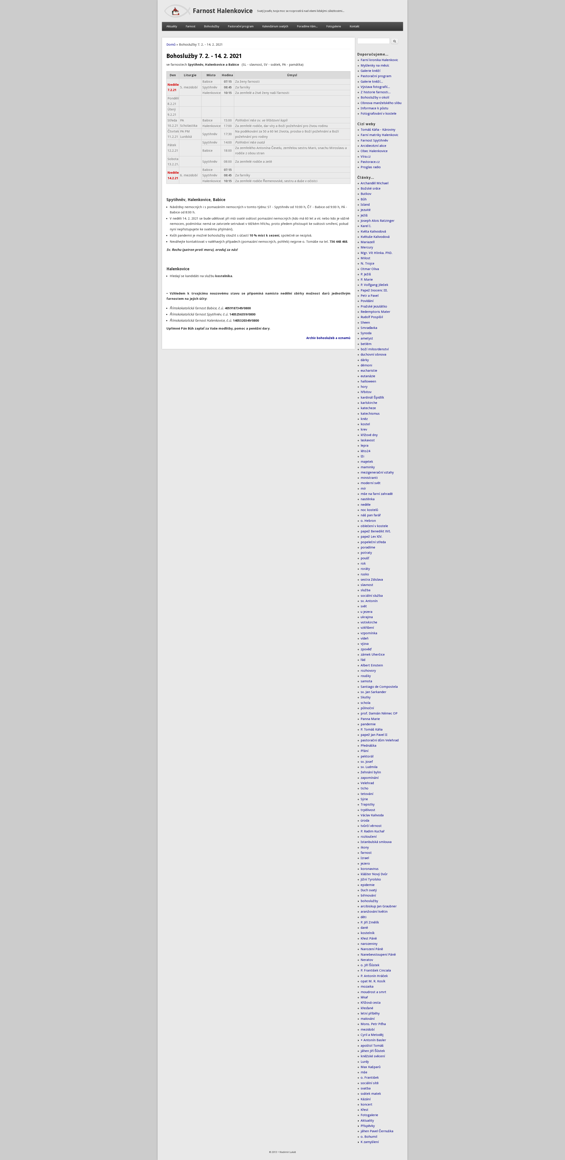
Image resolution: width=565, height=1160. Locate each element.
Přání (364, 751)
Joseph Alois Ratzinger (377, 221)
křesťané (367, 1008)
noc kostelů (369, 510)
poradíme (368, 547)
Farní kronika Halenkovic (379, 60)
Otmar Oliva (370, 269)
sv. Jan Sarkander (373, 692)
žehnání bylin (371, 772)
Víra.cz (366, 157)
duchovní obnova (373, 354)
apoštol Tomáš (372, 1046)
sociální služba (372, 596)
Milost (365, 258)
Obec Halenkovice (374, 151)
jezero (365, 863)
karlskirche (369, 403)
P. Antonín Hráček (374, 976)
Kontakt (354, 26)
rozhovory (368, 671)
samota (366, 681)
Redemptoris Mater (375, 312)
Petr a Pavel (370, 296)
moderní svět (370, 483)
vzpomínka (369, 633)
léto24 (365, 451)
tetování (367, 794)
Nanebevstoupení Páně (378, 955)
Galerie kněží (370, 71)
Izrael (365, 858)
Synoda (366, 333)
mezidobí (368, 1029)
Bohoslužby (211, 26)
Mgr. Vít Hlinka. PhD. (376, 253)
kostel (365, 424)
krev (364, 429)
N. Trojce (367, 263)
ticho (364, 788)
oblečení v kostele (374, 526)
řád (363, 660)
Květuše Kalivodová (375, 237)
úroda (365, 820)
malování (368, 1019)
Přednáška (368, 746)
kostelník (368, 933)
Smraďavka (369, 328)
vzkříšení (367, 628)
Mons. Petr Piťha (373, 1024)
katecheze (368, 408)
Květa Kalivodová (373, 231)
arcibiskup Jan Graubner (379, 906)
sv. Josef (367, 762)
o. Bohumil (369, 1137)
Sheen (365, 323)
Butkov (366, 194)
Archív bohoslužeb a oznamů (328, 338)
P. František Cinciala (376, 970)
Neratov (367, 960)
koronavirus (370, 869)
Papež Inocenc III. (374, 290)
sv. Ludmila (369, 767)
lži (362, 456)
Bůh (364, 199)
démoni (366, 365)
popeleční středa (373, 542)
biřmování (368, 895)
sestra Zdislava (372, 580)
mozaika (367, 986)
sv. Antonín (369, 601)
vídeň (364, 638)
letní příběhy (370, 1013)
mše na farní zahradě (377, 494)
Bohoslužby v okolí (375, 97)
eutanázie (368, 376)
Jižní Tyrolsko (371, 879)
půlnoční (367, 708)
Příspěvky (368, 1126)
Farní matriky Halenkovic (379, 135)
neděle (366, 505)
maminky (368, 467)
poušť (365, 558)
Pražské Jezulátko (374, 306)
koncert (366, 1104)
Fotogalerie (333, 26)
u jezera (366, 612)
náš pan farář (371, 515)
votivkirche (369, 622)
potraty (366, 553)
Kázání (366, 1099)
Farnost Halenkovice (223, 11)
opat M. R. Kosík (373, 981)
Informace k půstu (374, 108)
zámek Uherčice (373, 654)
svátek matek (371, 1094)
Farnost (190, 26)
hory (364, 387)
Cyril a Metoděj (372, 1035)
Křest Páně (369, 938)
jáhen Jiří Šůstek (373, 1051)
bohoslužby (369, 901)
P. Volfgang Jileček (374, 285)
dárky (365, 360)
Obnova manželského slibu (381, 103)
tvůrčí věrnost (371, 826)
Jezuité (366, 210)
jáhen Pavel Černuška (377, 1131)
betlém (366, 344)
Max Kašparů (370, 1067)
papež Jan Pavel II (374, 735)
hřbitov (366, 392)
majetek (367, 462)
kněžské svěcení (373, 1056)
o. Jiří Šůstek (370, 965)
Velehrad (367, 783)
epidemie (368, 885)
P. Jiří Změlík (370, 922)
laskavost (368, 440)
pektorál (367, 756)
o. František (370, 1078)
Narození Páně (372, 949)
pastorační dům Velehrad (380, 740)
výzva (365, 644)
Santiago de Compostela (379, 687)
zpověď (366, 649)
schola (365, 703)
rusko (365, 574)
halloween (368, 381)
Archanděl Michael (374, 183)
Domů (170, 45)
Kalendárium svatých (275, 26)
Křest (364, 1110)
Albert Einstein (372, 665)
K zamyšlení (370, 1142)
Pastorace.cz (370, 162)
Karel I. (366, 226)
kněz (364, 419)
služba (365, 590)
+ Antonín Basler (373, 1040)
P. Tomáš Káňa (371, 729)
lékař (364, 997)
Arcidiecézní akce (373, 146)
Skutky (366, 697)
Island (365, 205)
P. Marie (367, 280)
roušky (366, 676)
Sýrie (364, 799)
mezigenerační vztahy (377, 472)
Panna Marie (370, 719)
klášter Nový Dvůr (374, 874)
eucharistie (369, 371)
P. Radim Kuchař (372, 831)
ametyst (367, 338)
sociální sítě (370, 1083)
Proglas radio (371, 167)
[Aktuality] (177, 17)
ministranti (369, 478)
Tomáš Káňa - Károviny (378, 130)
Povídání (367, 301)
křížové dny (369, 435)
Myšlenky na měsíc (375, 65)
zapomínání (370, 778)
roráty (365, 569)
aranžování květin (374, 912)
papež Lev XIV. (371, 537)
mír (363, 488)
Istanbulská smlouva (376, 842)
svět (364, 606)
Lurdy (365, 1062)
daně (364, 928)
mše (364, 1072)
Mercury (367, 247)
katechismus (370, 414)
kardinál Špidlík (372, 397)
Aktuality (171, 26)
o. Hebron (368, 521)
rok (363, 563)
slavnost (367, 585)
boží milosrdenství (375, 349)
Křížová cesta (370, 1003)
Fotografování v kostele (378, 114)
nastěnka (368, 499)
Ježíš (364, 215)
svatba (366, 1088)
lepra (364, 446)
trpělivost (368, 810)
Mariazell (368, 242)
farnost (366, 853)
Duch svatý (369, 890)
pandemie (368, 724)
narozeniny (369, 944)
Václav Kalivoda (372, 815)
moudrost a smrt (373, 992)
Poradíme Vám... (307, 26)
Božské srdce (370, 188)
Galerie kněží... (372, 82)
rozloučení (369, 837)
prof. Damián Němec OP (379, 713)
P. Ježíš (366, 274)
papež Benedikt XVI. (376, 531)
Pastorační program (241, 26)
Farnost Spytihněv (374, 140)
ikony (365, 847)
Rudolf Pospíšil (372, 317)
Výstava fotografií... (375, 87)
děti (363, 917)
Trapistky (368, 804)
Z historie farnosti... (376, 92)
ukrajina (367, 617)
